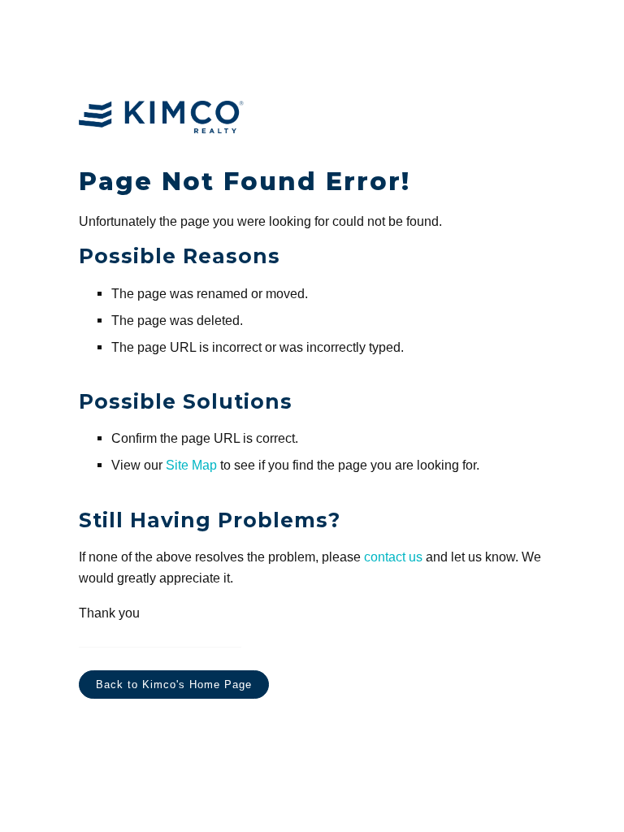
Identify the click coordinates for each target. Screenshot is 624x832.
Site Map (191, 464)
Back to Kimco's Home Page (174, 684)
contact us (393, 556)
